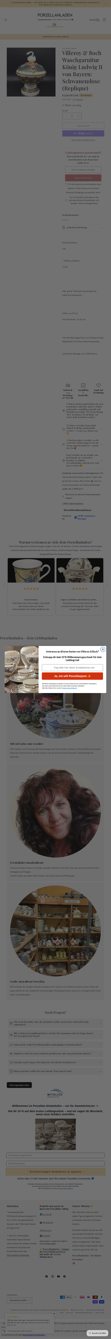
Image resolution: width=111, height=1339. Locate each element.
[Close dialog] (102, 649)
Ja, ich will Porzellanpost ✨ (72, 676)
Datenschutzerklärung (69, 688)
